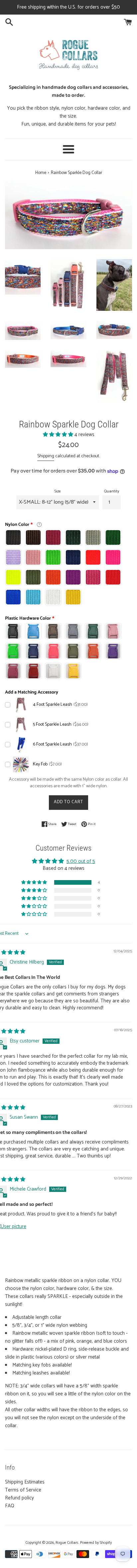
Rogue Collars (67, 1543)
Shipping (45, 456)
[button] (58, 434)
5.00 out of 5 (81, 861)
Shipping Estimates (25, 1482)
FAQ (9, 1506)
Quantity (111, 491)
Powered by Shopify (96, 1543)
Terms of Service (23, 1490)
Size (58, 491)
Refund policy (19, 1498)
